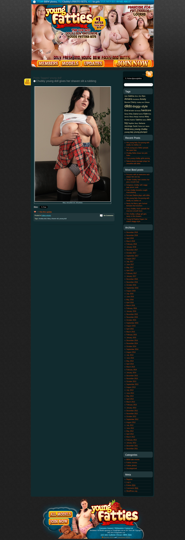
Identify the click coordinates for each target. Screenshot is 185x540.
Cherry (133, 102)
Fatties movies (131, 463)
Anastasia (135, 99)
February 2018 (131, 244)
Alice (136, 96)
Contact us (129, 528)
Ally (140, 96)
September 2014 (132, 349)
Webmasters (119, 528)
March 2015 (130, 332)
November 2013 (132, 378)
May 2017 (130, 267)
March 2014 (130, 367)
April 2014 (130, 364)
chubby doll (43, 219)
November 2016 (132, 282)
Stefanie (142, 123)
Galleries (112, 535)
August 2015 (131, 326)
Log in (128, 482)
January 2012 (131, 443)
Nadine (132, 120)
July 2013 (129, 390)
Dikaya (147, 102)
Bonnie (127, 102)
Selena (144, 120)
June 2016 (130, 297)
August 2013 (131, 387)
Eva (126, 110)
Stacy (136, 123)
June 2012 (130, 428)
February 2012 (131, 440)
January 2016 (131, 311)
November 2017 (132, 250)
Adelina (131, 96)
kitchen (126, 116)
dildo (128, 106)
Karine (140, 114)
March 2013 (130, 402)
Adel (126, 96)
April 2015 (130, 329)
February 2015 (131, 335)
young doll (63, 219)
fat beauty (138, 110)
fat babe (131, 111)
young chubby (140, 129)
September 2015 (132, 323)
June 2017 (130, 264)
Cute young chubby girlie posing (138, 158)
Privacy (119, 535)
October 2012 (131, 416)
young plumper (140, 132)
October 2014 (131, 346)
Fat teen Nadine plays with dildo (138, 195)
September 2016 (132, 288)
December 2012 (132, 411)
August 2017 (131, 259)
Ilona (126, 114)
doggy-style (140, 106)
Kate (145, 113)
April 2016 (130, 302)
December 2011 (132, 446)
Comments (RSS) (123, 537)
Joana (135, 114)
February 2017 (131, 273)
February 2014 (131, 370)
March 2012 (130, 437)
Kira (149, 114)
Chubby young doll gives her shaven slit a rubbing (66, 81)
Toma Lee (141, 126)
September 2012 (132, 419)
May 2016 (130, 300)
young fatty (129, 132)
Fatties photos (46, 215)
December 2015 (132, 314)
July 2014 (129, 355)
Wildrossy (129, 129)
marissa (141, 117)
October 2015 (131, 320)
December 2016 (132, 279)
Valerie (147, 126)
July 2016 (129, 294)
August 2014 (131, 352)
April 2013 (130, 399)
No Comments (108, 215)
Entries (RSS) (109, 537)
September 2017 (132, 256)
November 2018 (132, 235)
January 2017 (131, 276)
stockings (128, 126)
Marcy (131, 117)
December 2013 (132, 376)
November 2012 (132, 413)
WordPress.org (131, 491)
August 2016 (131, 291)
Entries (130, 485)
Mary (49, 219)
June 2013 (130, 393)
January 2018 (131, 247)
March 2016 (130, 305)
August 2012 (131, 422)
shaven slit (55, 219)
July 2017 (129, 262)
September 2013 (132, 384)
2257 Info (104, 535)
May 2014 (130, 361)
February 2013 (131, 405)
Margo (136, 117)
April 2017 (130, 270)
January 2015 (131, 337)
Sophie (131, 123)
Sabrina (139, 120)
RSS (148, 74)
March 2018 (130, 241)
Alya (143, 96)
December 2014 (132, 340)
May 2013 (130, 396)
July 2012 (129, 425)
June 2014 (130, 358)
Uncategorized (131, 468)
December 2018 (132, 232)
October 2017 (131, 253)
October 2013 (131, 381)
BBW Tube (127, 535)
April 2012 (130, 434)
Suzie (135, 126)
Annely (143, 99)
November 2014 (132, 343)
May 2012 (130, 431)
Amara (128, 99)
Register (129, 479)
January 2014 (131, 373)
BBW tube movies (133, 459)
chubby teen (140, 102)
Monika (127, 120)
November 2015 (132, 317)
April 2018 (130, 238)
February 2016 (131, 308)
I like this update (45, 212)
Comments (132, 488)
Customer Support (106, 528)
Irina (130, 114)
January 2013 (131, 408)
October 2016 (131, 285)
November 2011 (132, 449)
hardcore (146, 110)
